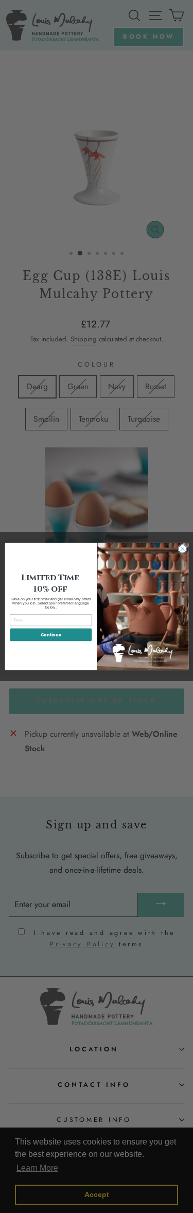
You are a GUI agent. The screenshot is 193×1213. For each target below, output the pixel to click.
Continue (50, 634)
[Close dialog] (182, 549)
